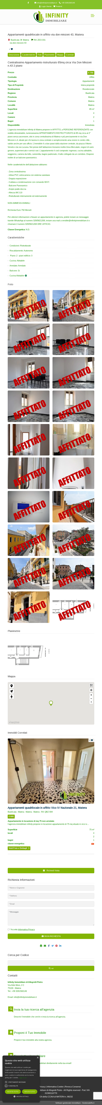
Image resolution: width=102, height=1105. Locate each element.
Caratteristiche (28, 55)
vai (52, 968)
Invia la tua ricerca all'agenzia (34, 1009)
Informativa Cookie (55, 1087)
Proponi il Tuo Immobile (30, 1032)
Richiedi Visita (52, 871)
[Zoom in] (91, 695)
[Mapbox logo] (13, 722)
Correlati (70, 55)
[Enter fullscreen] (91, 685)
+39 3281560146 (68, 3)
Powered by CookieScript (21, 1100)
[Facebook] (28, 3)
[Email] (45, 946)
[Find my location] (91, 690)
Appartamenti (88, 81)
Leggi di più (23, 1078)
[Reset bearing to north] (91, 702)
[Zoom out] (91, 698)
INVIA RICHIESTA (52, 936)
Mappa (60, 55)
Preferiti (58, 6)
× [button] (38, 1058)
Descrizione (14, 55)
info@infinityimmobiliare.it (46, 3)
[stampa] (41, 946)
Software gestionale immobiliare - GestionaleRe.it (74, 1103)
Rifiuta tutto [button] (30, 1092)
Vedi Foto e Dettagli (18, 848)
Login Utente (46, 6)
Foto (40, 55)
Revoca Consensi (73, 1087)
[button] (21, 1096)
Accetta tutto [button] (12, 1092)
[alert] (21, 1079)
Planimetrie (49, 55)
